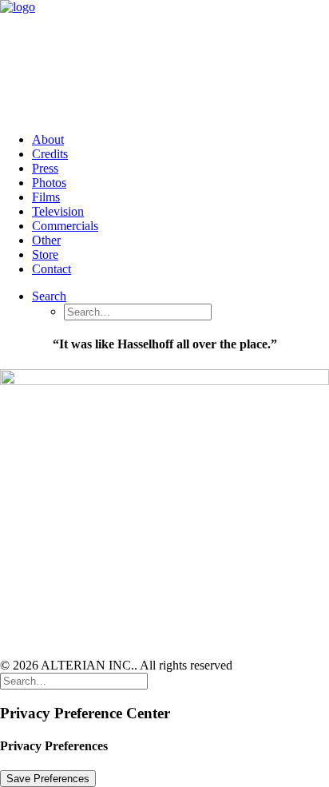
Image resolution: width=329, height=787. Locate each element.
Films (46, 197)
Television (58, 211)
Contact (51, 269)
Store (45, 254)
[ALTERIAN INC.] (164, 60)
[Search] (74, 680)
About (48, 139)
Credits (50, 154)
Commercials (65, 226)
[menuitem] (180, 140)
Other (46, 240)
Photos (49, 182)
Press (45, 168)
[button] (49, 296)
